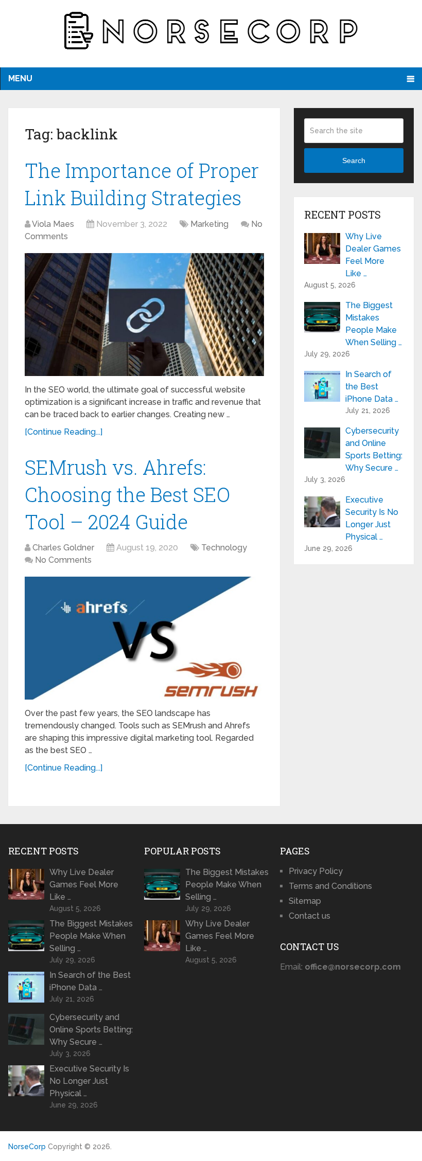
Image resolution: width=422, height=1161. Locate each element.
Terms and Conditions (330, 886)
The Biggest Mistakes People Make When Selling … (373, 323)
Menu (20, 78)
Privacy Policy (316, 871)
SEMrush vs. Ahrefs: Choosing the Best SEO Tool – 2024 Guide (127, 494)
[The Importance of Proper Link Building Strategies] (144, 314)
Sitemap (305, 901)
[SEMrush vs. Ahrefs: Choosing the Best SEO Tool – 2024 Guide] (144, 638)
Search (353, 160)
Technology (224, 547)
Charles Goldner (63, 547)
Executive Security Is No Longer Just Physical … (371, 518)
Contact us (309, 916)
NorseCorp (27, 1146)
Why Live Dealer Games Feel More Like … (373, 254)
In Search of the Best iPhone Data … (371, 386)
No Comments (63, 560)
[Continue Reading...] (63, 432)
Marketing (209, 224)
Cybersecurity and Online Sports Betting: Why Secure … (373, 449)
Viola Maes (53, 224)
